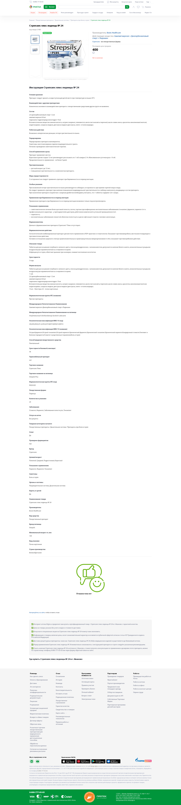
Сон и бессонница (135, 13)
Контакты (59, 687)
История (59, 680)
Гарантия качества (62, 706)
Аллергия (110, 13)
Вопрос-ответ (87, 696)
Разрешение (34, 705)
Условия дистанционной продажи (39, 709)
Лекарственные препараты (44, 20)
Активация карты (88, 682)
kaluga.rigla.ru (94, 766)
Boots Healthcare (114, 33)
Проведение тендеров (115, 676)
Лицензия (33, 701)
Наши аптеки (139, 2)
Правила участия (88, 685)
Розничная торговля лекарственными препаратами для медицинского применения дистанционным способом (37, 734)
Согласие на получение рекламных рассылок (38, 750)
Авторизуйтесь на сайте (37, 612)
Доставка (33, 683)
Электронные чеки (88, 699)
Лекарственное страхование (61, 702)
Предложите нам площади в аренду (114, 688)
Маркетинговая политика (39, 714)
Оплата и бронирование (39, 680)
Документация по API (115, 696)
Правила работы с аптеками (62, 723)
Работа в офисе (138, 685)
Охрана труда (138, 692)
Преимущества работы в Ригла (142, 677)
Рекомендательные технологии (63, 718)
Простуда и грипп (83, 13)
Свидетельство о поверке (65, 710)
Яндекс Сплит (149, 13)
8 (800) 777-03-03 (42, 771)
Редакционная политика (65, 697)
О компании (60, 676)
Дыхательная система (62, 20)
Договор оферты (36, 721)
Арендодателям (99, 2)
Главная (31, 20)
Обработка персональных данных (38, 745)
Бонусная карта (127, 2)
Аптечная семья (87, 678)
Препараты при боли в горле (79, 20)
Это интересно (35, 687)
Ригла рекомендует (67, 13)
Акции (33, 13)
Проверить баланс (88, 689)
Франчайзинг (112, 680)
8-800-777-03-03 (37, 792)
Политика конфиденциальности (38, 691)
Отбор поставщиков (114, 692)
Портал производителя (115, 683)
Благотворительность (64, 690)
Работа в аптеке (139, 682)
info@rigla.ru (131, 800)
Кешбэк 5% (53, 13)
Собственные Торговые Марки (116, 700)
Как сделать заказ (36, 676)
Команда (59, 683)
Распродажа (42, 13)
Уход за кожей (121, 13)
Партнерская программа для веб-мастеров (116, 706)
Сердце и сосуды (97, 13)
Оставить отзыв (61, 694)
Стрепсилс (96, 42)
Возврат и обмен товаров (39, 717)
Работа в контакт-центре (142, 689)
